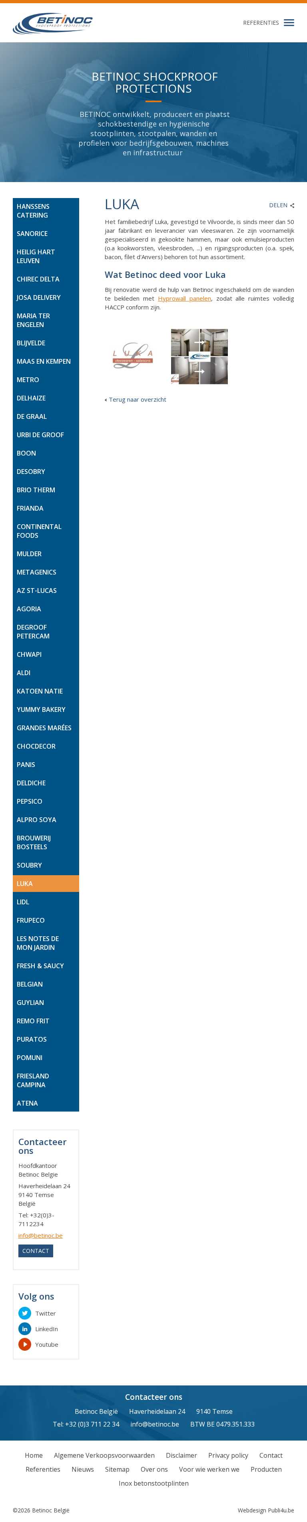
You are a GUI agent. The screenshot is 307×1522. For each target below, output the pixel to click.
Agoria (29, 608)
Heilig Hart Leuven (36, 256)
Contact (35, 1250)
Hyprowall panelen (184, 298)
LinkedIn (46, 1329)
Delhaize (31, 398)
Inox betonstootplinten (154, 1483)
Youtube (46, 1344)
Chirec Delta (38, 279)
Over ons (154, 1469)
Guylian (30, 1002)
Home (34, 1455)
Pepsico (29, 801)
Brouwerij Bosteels (34, 842)
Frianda (30, 508)
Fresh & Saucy (40, 965)
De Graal (32, 416)
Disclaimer (181, 1455)
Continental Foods (39, 531)
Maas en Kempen (44, 361)
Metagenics (36, 572)
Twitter (45, 1313)
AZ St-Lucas (37, 590)
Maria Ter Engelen (33, 320)
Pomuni (29, 1057)
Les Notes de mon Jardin (38, 943)
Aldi (23, 672)
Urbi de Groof (40, 434)
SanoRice (32, 233)
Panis (26, 764)
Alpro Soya (36, 819)
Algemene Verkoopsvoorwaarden (104, 1455)
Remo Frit (33, 1021)
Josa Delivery (39, 297)
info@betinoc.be (40, 1235)
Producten (266, 1469)
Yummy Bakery (41, 709)
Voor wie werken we (209, 1469)
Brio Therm (36, 490)
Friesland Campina (33, 1080)
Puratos (32, 1039)
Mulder (29, 553)
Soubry (29, 865)
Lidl (23, 902)
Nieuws (83, 1469)
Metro (28, 379)
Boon (26, 453)
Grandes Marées (44, 727)
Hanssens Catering (33, 211)
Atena (27, 1103)
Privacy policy (228, 1455)
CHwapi (29, 654)
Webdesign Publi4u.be (266, 1510)
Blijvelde (31, 343)
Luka (25, 883)
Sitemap (117, 1469)
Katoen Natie (40, 691)
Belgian (30, 984)
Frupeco (31, 920)
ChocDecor (36, 746)
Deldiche (31, 783)
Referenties (261, 22)
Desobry (31, 471)
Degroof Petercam (33, 631)
